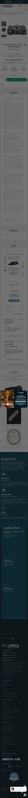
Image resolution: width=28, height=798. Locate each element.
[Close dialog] (26, 391)
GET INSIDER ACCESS (21, 403)
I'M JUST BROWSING (21, 405)
